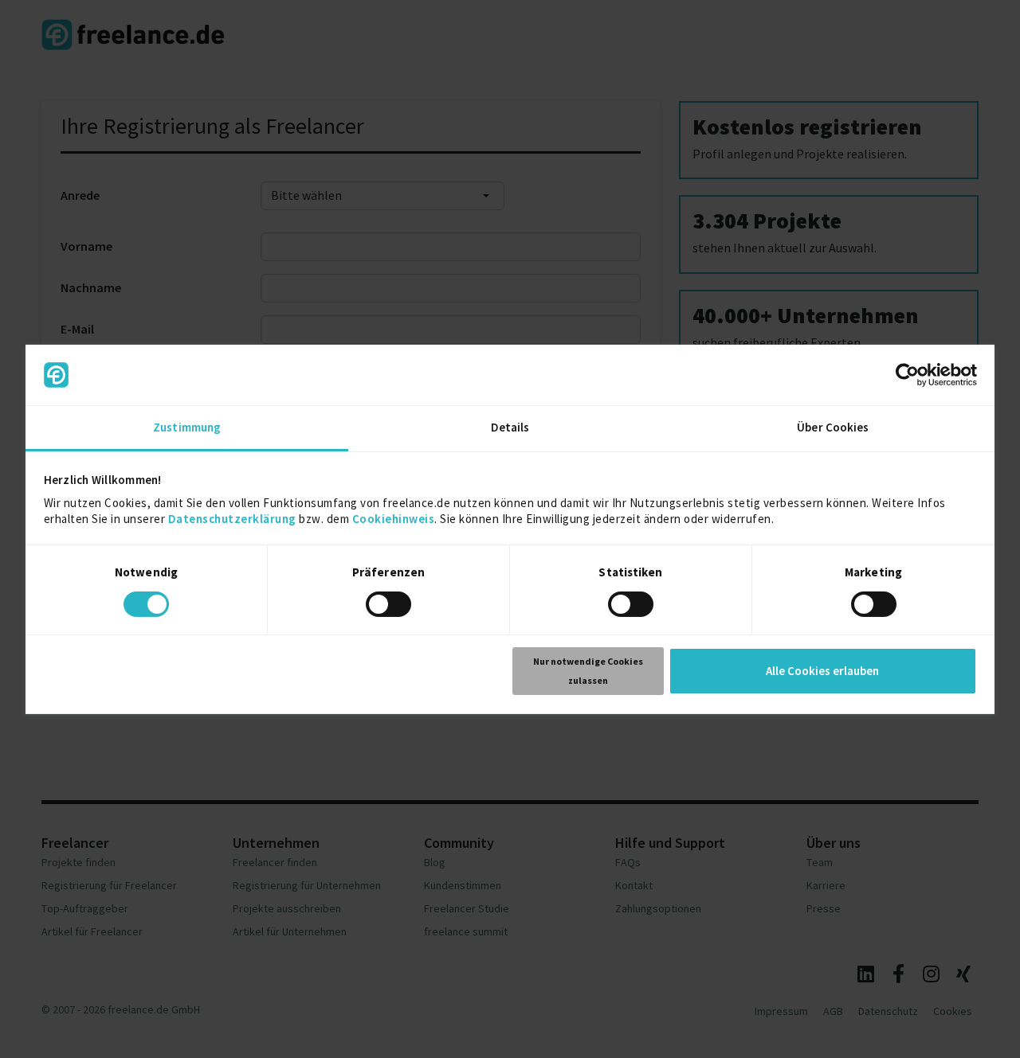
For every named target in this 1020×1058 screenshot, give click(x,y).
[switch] (391, 606)
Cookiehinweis (393, 518)
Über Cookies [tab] (833, 427)
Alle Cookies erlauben (822, 670)
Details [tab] (510, 427)
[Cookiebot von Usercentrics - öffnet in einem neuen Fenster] (907, 375)
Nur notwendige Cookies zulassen (588, 670)
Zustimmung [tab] (187, 427)
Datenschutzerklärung (232, 518)
